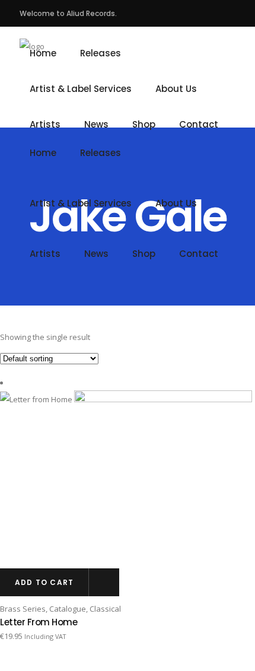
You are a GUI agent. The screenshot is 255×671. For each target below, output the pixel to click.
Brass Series (23, 608)
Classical (105, 608)
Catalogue (67, 608)
